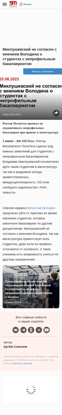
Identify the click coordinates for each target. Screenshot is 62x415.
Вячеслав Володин (41, 208)
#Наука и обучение (42, 71)
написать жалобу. (22, 363)
